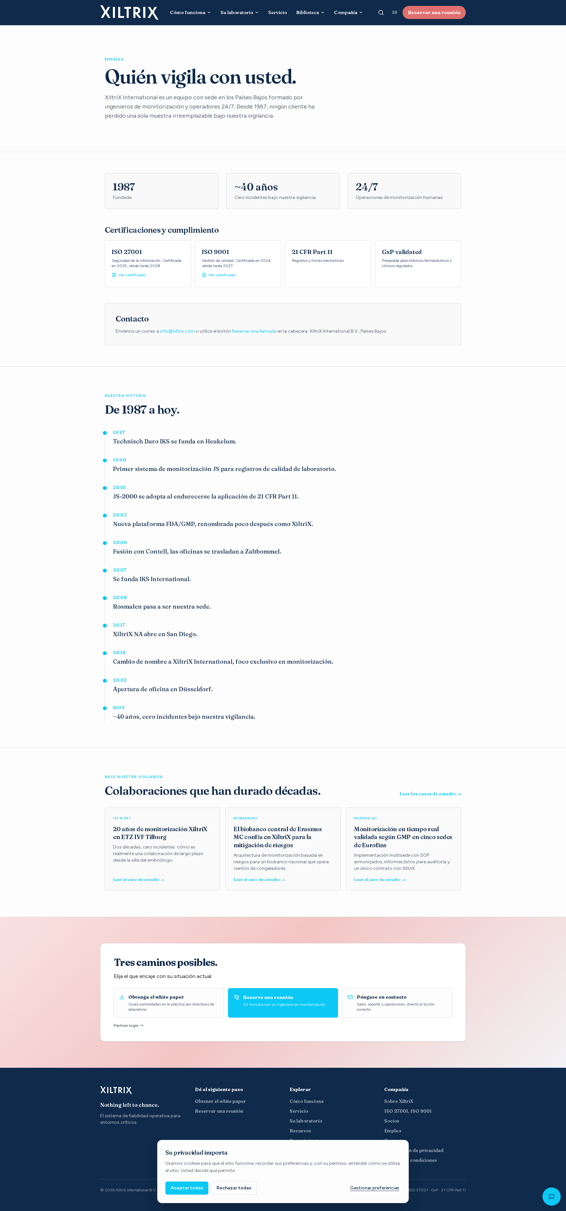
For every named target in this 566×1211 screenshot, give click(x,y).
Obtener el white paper (220, 1101)
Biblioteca (307, 12)
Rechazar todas (234, 1188)
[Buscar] (381, 12)
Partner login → (128, 1025)
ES (394, 12)
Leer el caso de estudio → (138, 879)
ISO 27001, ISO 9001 (408, 1111)
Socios (391, 1121)
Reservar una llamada (254, 331)
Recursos (300, 1131)
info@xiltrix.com (177, 331)
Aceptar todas (187, 1188)
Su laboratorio (236, 12)
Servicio (277, 12)
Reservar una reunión (434, 12)
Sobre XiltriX (398, 1101)
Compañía (345, 12)
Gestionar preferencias (374, 1188)
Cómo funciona (187, 12)
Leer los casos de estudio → (430, 794)
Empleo (392, 1131)
